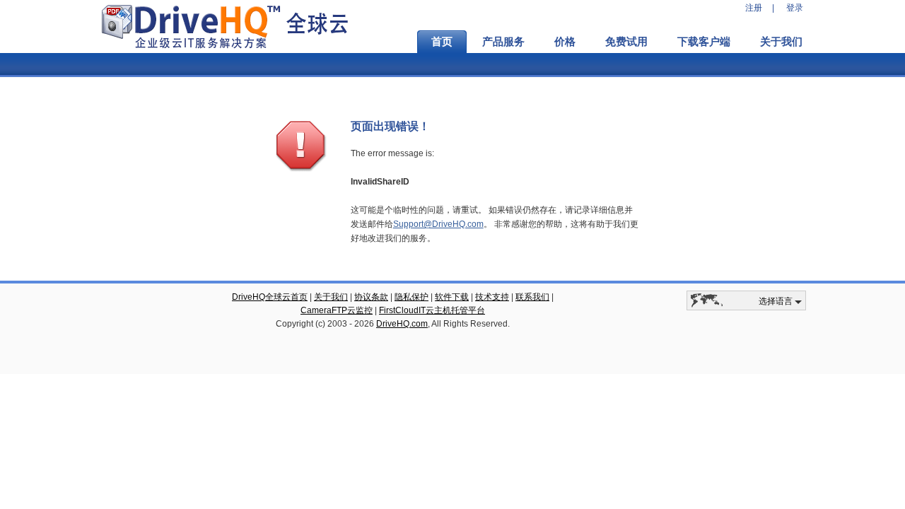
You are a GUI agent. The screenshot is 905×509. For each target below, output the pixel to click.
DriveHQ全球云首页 (270, 297)
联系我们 (532, 297)
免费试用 (626, 41)
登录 (794, 8)
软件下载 (452, 297)
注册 (753, 8)
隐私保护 (411, 297)
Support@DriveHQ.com (438, 224)
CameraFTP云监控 (336, 310)
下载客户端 (703, 41)
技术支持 (492, 297)
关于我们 (781, 41)
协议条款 (371, 297)
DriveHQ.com (402, 324)
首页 (441, 41)
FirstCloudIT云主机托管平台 (432, 310)
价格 (565, 41)
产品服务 (503, 41)
